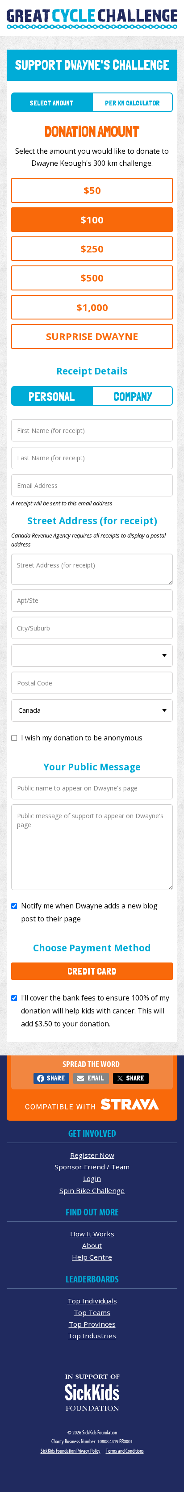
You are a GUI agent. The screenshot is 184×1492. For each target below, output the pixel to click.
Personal (52, 396)
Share (55, 1078)
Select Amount (51, 103)
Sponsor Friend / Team (92, 1166)
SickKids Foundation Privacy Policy (70, 1450)
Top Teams (92, 1312)
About (92, 1245)
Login (92, 1178)
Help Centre (92, 1256)
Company (132, 396)
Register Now (92, 1155)
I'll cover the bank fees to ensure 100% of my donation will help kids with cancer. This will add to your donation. (95, 1011)
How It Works (92, 1233)
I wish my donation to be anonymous (81, 738)
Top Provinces (92, 1324)
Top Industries (92, 1335)
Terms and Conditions (125, 1450)
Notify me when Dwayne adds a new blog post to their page (89, 912)
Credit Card (92, 971)
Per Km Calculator (132, 103)
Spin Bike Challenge (92, 1190)
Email (96, 1078)
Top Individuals (92, 1300)
